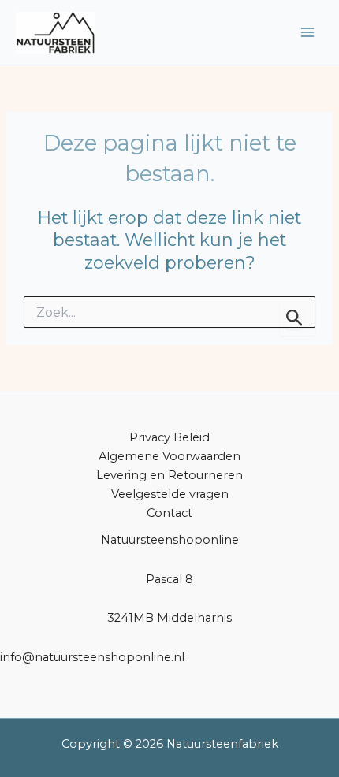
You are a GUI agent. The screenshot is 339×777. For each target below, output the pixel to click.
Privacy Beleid (169, 437)
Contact (169, 513)
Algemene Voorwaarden (169, 456)
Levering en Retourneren (169, 475)
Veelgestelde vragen (170, 494)
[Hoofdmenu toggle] (307, 32)
